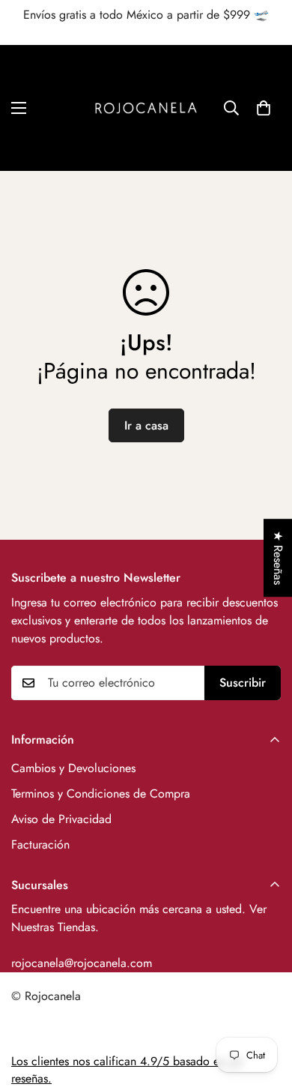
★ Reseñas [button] (278, 558)
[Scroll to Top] (265, 1008)
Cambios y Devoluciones (73, 768)
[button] (263, 108)
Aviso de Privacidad (61, 819)
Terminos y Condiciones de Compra (100, 793)
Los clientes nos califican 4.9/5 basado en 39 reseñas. (127, 1069)
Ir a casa (146, 425)
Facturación (40, 844)
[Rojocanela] (146, 108)
